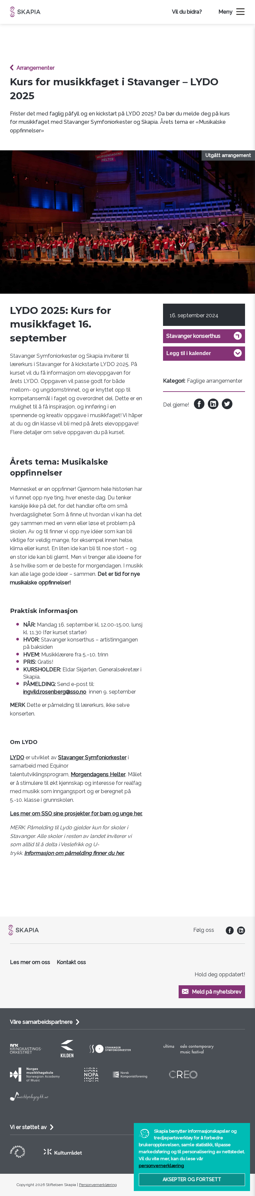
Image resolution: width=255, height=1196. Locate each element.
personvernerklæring (161, 1165)
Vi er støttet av (28, 1127)
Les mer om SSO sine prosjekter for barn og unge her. (76, 813)
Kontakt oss (71, 962)
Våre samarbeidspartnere (41, 1022)
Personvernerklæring (98, 1184)
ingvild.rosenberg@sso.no (54, 692)
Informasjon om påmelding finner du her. (74, 853)
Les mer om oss (30, 962)
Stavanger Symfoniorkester (92, 757)
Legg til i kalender (188, 353)
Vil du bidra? (187, 12)
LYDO (17, 757)
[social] (228, 933)
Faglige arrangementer (214, 381)
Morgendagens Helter (98, 774)
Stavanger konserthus (193, 336)
